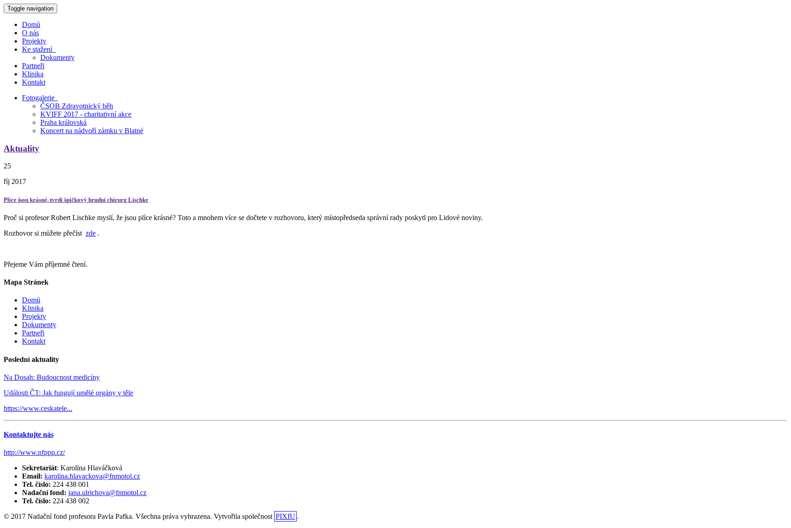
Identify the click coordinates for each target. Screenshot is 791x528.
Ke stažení (39, 49)
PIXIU (285, 516)
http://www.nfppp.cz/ (34, 452)
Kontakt (33, 82)
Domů (31, 24)
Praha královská (63, 122)
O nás (30, 33)
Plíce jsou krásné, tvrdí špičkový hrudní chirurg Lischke (76, 199)
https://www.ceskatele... (38, 408)
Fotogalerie (40, 98)
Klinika (32, 74)
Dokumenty (57, 57)
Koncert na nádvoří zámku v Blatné (91, 131)
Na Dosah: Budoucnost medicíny (52, 377)
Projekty (34, 41)
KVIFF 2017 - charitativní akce (85, 114)
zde (91, 233)
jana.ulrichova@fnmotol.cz (107, 492)
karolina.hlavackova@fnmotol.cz (92, 476)
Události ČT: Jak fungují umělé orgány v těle (68, 393)
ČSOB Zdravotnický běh (76, 106)
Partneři (33, 66)
